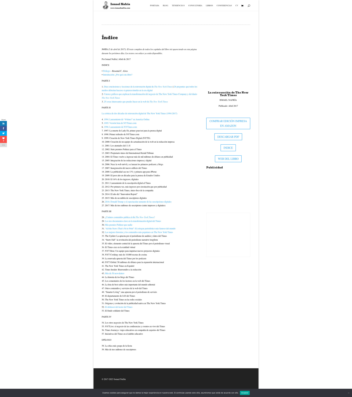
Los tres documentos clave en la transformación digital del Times (133, 221)
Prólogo (106, 70)
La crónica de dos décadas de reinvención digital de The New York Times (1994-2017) (139, 113)
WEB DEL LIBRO (228, 159)
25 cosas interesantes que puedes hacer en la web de (136, 101)
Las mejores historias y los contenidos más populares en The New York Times (139, 232)
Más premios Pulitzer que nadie (118, 224)
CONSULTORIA (195, 6)
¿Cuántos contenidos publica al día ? (130, 217)
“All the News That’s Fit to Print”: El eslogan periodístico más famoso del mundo (140, 228)
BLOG (165, 6)
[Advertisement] (228, 191)
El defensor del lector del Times (118, 306)
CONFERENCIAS (224, 6)
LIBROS (209, 6)
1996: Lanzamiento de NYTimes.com (120, 126)
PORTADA (154, 6)
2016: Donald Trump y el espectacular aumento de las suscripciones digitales (138, 201)
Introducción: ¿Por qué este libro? (117, 74)
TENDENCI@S (178, 6)
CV (236, 6)
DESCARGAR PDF (228, 137)
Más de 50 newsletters (114, 273)
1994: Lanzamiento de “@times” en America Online (126, 119)
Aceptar (244, 393)
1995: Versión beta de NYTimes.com (120, 123)
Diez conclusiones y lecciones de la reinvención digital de (138, 86)
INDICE (228, 148)
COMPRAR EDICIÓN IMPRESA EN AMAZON (228, 123)
